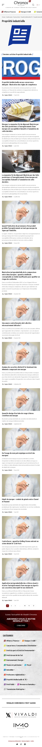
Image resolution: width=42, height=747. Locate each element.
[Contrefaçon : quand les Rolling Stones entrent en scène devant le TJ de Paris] (21, 527)
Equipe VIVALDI (8, 95)
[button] (3, 5)
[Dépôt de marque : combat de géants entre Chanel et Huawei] (21, 485)
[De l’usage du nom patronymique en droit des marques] (21, 439)
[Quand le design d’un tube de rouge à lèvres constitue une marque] (21, 399)
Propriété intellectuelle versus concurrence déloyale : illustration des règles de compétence (19, 83)
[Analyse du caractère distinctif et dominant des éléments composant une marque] (21, 353)
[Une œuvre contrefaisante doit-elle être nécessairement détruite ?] (21, 309)
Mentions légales (26, 741)
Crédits (32, 741)
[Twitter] (17, 744)
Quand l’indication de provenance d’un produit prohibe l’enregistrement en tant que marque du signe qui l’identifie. (19, 228)
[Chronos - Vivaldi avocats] (21, 5)
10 (24, 605)
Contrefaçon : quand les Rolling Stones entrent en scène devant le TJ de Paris (20, 542)
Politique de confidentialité (14, 741)
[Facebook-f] (21, 744)
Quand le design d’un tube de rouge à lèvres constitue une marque (18, 414)
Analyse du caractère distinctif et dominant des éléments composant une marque (19, 368)
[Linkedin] (25, 744)
